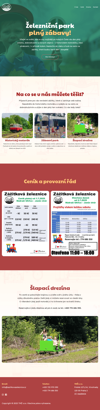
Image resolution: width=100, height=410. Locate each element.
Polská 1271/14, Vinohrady (86, 390)
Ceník (82, 7)
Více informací (50, 57)
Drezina (88, 7)
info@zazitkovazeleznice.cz (14, 387)
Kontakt (95, 7)
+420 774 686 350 (50, 390)
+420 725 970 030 (50, 387)
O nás (76, 7)
